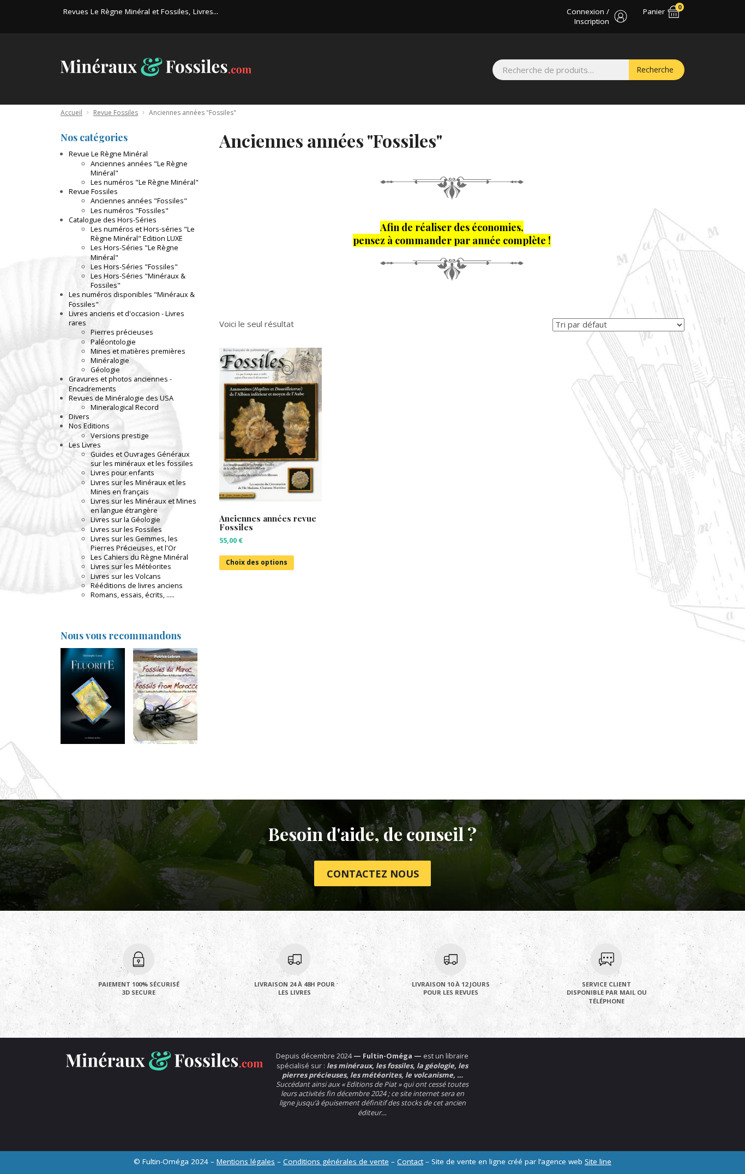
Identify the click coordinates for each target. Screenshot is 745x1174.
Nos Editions (89, 426)
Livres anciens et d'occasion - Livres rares (126, 318)
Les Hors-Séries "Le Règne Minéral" (134, 252)
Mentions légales (246, 1161)
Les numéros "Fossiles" (130, 210)
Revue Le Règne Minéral (108, 154)
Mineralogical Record (125, 407)
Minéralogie (110, 360)
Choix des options (256, 562)
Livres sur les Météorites (131, 566)
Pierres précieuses (122, 332)
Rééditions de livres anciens (137, 585)
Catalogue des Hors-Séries (113, 220)
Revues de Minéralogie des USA (121, 398)
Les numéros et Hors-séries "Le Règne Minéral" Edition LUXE (143, 233)
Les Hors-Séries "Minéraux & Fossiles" (138, 280)
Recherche (655, 69)
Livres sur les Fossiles (126, 529)
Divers (79, 416)
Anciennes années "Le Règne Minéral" (139, 168)
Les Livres (85, 445)
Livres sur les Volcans (126, 576)
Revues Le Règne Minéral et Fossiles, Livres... (140, 11)
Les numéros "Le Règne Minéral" (145, 182)
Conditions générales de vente (336, 1161)
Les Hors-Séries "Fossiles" (134, 266)
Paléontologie (113, 342)
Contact (410, 1161)
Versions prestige (120, 435)
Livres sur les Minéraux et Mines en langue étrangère (143, 505)
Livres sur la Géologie (125, 519)
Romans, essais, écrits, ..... (133, 595)
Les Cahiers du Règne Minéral (139, 557)
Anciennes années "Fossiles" (139, 200)
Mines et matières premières (138, 351)
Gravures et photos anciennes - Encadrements (120, 383)
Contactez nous (373, 873)
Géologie (105, 369)
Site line (598, 1161)
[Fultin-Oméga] (156, 67)
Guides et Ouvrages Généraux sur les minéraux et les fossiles (142, 458)
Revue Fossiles (115, 112)
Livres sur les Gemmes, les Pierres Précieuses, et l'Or (134, 543)
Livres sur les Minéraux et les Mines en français (138, 487)
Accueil (71, 112)
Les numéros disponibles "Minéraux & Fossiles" (132, 298)
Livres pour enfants (122, 472)
